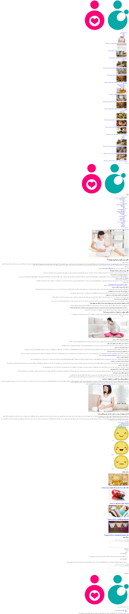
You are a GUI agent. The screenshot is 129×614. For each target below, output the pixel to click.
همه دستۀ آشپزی (122, 216)
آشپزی (125, 109)
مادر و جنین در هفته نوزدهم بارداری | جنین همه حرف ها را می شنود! (115, 285)
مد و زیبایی (125, 135)
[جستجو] (118, 163)
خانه (128, 229)
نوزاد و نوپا (123, 59)
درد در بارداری (126, 422)
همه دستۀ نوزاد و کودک (121, 204)
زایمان (123, 35)
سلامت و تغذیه (122, 86)
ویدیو (126, 161)
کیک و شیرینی (122, 110)
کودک (124, 60)
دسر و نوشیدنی (122, 112)
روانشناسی (123, 87)
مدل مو (123, 137)
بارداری (123, 34)
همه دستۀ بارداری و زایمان (120, 197)
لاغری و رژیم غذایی (121, 85)
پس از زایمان (122, 36)
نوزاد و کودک (124, 58)
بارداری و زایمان (124, 32)
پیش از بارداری (122, 33)
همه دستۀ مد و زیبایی (121, 221)
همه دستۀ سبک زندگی (121, 209)
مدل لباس (123, 225)
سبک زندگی (125, 83)
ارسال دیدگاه (126, 573)
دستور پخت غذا (122, 111)
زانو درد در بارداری (121, 422)
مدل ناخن (123, 136)
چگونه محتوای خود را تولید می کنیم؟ (120, 610)
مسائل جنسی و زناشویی (120, 84)
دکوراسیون (123, 226)
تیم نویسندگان (123, 423)
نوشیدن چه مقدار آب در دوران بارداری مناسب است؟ (118, 284)
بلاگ (126, 611)
